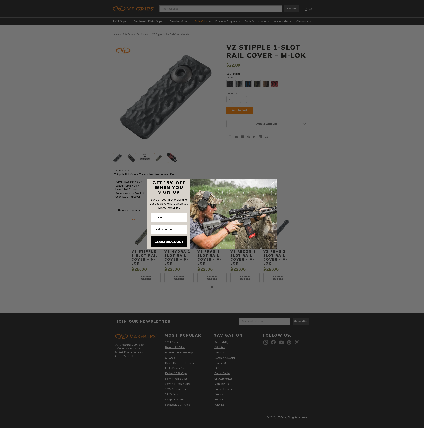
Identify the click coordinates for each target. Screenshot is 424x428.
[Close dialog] (272, 183)
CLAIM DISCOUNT (169, 241)
